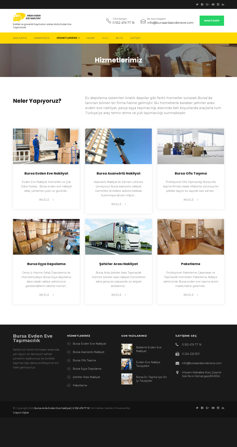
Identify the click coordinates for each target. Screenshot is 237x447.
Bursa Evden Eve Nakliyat (46, 173)
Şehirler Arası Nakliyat (118, 264)
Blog (119, 37)
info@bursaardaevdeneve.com (170, 22)
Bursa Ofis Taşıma (191, 173)
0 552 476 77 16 (123, 22)
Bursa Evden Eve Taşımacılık (33, 338)
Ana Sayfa (20, 37)
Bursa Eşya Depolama (46, 264)
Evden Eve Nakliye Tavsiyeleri (148, 364)
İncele (44, 199)
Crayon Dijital (21, 412)
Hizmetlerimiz (67, 37)
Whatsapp (212, 20)
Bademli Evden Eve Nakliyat (149, 349)
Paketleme (190, 264)
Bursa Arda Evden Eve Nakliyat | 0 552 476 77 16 (61, 408)
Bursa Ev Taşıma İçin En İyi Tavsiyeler (151, 378)
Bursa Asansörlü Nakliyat (119, 173)
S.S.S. (105, 37)
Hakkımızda (41, 37)
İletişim (135, 37)
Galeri (90, 37)
